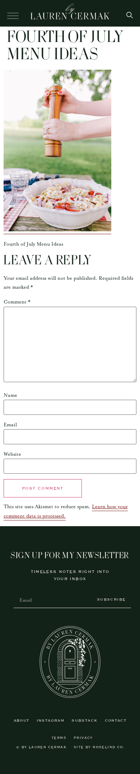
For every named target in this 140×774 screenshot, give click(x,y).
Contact (116, 721)
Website (12, 454)
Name (10, 395)
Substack (84, 721)
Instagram (51, 721)
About (21, 721)
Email (10, 425)
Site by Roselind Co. (99, 747)
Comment (17, 302)
